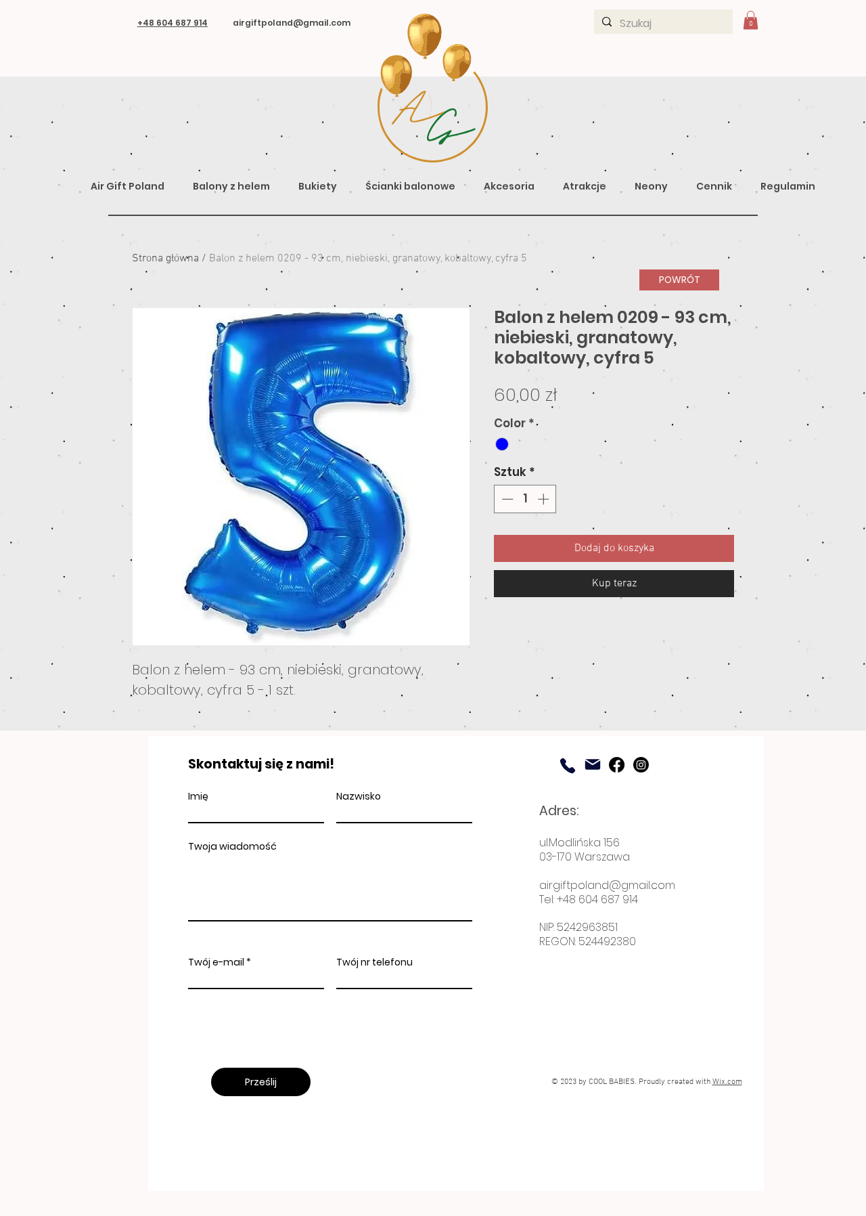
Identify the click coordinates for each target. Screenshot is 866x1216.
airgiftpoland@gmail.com (607, 885)
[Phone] (567, 766)
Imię (198, 796)
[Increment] (544, 499)
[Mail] (592, 764)
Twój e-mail (216, 962)
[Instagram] (641, 765)
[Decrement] (506, 499)
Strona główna (165, 258)
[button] (750, 20)
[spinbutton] (525, 499)
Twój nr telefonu (374, 962)
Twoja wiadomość (232, 846)
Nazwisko (358, 796)
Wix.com (727, 1082)
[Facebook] (616, 765)
